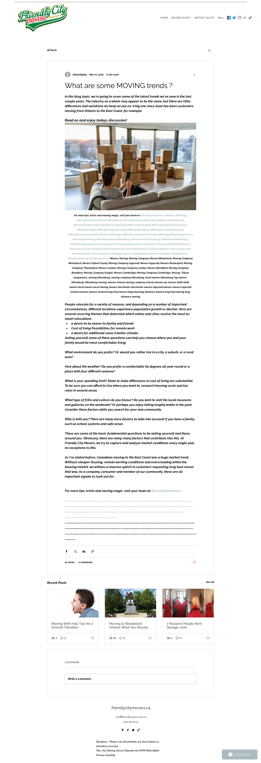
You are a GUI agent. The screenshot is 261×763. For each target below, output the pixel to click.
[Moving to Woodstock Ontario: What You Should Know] (130, 603)
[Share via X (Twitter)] (75, 551)
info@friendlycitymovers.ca (131, 717)
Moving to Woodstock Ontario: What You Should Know (128, 625)
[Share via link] (92, 551)
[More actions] (194, 74)
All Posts (52, 50)
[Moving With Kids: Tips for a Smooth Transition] (73, 603)
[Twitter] (234, 17)
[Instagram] (239, 17)
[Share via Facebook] (66, 551)
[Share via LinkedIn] (84, 551)
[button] (209, 50)
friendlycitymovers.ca (131, 707)
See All (210, 582)
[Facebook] (229, 17)
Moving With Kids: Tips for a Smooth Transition (72, 625)
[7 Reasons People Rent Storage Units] (188, 603)
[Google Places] (245, 17)
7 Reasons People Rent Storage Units (184, 625)
